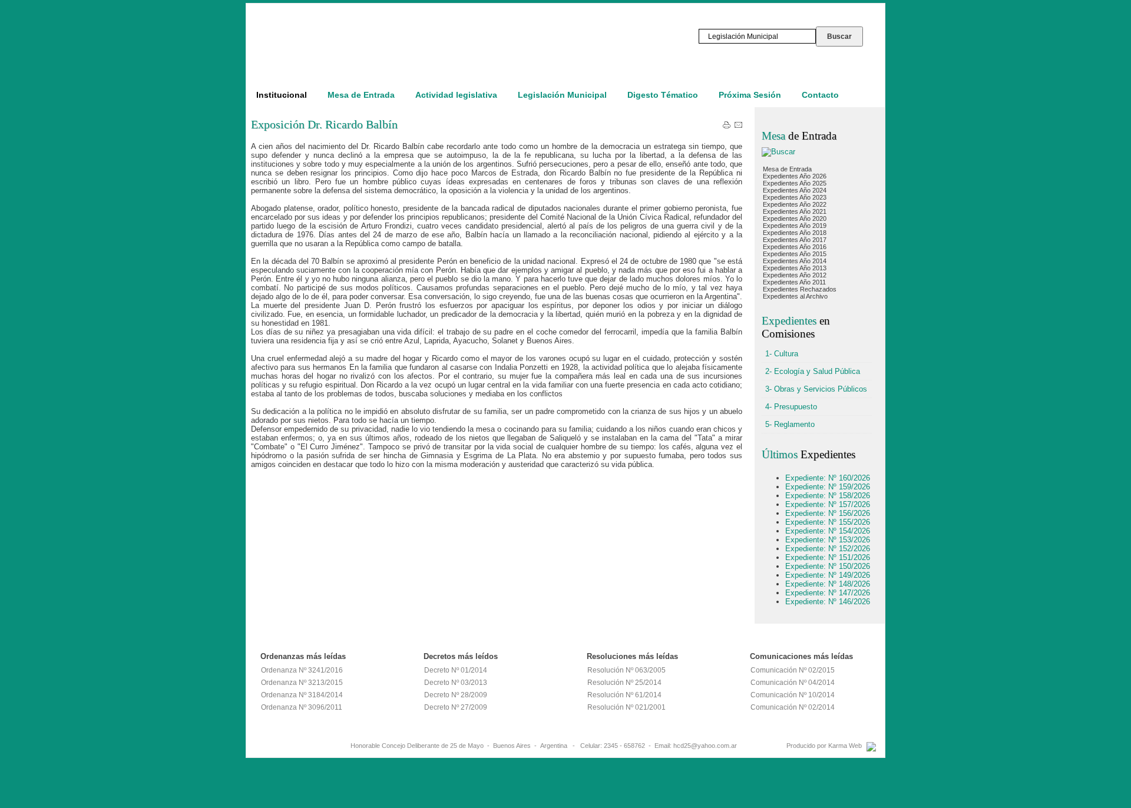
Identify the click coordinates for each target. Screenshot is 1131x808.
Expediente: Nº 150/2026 (827, 566)
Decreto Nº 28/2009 (455, 695)
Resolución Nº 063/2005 (626, 670)
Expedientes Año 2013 (794, 267)
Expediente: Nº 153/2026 (827, 539)
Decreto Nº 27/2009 (455, 707)
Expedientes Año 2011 (794, 282)
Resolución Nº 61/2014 (624, 695)
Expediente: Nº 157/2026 (827, 504)
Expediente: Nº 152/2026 (827, 548)
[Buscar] (778, 151)
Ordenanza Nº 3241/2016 (302, 670)
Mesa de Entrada (361, 95)
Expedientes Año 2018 (794, 232)
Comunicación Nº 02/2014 (792, 707)
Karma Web (845, 745)
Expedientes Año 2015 (794, 253)
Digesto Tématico (662, 95)
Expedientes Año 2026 (794, 176)
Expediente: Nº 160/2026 (827, 477)
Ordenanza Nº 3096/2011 (301, 707)
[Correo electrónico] (738, 126)
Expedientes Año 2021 (794, 211)
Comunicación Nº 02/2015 (792, 670)
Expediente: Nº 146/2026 (827, 601)
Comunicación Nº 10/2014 (792, 695)
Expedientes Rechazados (799, 289)
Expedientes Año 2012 (794, 275)
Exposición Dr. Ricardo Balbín (324, 124)
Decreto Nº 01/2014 (455, 670)
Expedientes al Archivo (795, 296)
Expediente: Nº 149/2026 (827, 575)
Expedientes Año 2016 (794, 246)
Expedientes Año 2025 (794, 183)
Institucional (281, 95)
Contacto (820, 95)
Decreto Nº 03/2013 (455, 682)
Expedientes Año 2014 (794, 260)
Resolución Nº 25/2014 (624, 682)
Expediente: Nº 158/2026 (827, 495)
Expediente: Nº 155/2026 (827, 522)
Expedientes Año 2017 (794, 239)
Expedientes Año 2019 (794, 225)
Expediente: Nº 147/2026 (827, 592)
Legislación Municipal (562, 95)
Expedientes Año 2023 (794, 197)
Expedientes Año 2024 (794, 190)
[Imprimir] (726, 126)
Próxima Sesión (750, 95)
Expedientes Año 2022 (794, 204)
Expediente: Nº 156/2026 (827, 513)
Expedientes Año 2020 (794, 218)
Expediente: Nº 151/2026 (827, 557)
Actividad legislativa (456, 95)
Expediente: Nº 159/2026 (827, 486)
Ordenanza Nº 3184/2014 (302, 695)
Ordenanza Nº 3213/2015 (302, 682)
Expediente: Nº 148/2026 (827, 583)
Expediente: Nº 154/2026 (827, 530)
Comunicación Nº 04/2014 (792, 682)
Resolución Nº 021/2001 (626, 707)
